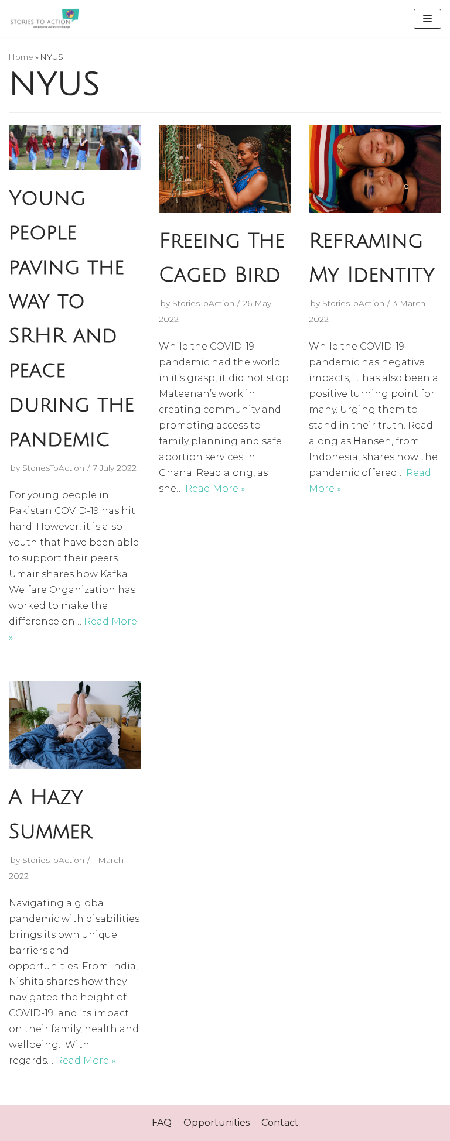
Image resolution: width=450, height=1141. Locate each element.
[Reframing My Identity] (375, 209)
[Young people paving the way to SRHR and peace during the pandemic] (75, 167)
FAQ (162, 1122)
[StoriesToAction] (44, 18)
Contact (280, 1122)
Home (21, 56)
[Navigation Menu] (427, 19)
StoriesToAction (53, 467)
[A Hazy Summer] (75, 766)
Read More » (215, 488)
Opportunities (216, 1122)
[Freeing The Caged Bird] (225, 209)
